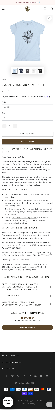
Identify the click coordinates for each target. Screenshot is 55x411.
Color (4, 102)
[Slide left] (7, 71)
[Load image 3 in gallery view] (27, 71)
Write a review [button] (27, 327)
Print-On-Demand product (24, 217)
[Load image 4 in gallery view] (34, 71)
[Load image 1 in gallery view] (14, 71)
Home (4, 79)
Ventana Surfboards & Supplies (23, 401)
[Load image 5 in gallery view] (40, 71)
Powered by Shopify (27, 404)
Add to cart (27, 134)
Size (3, 113)
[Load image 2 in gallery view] (21, 71)
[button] (45, 9)
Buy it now (27, 141)
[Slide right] (47, 71)
